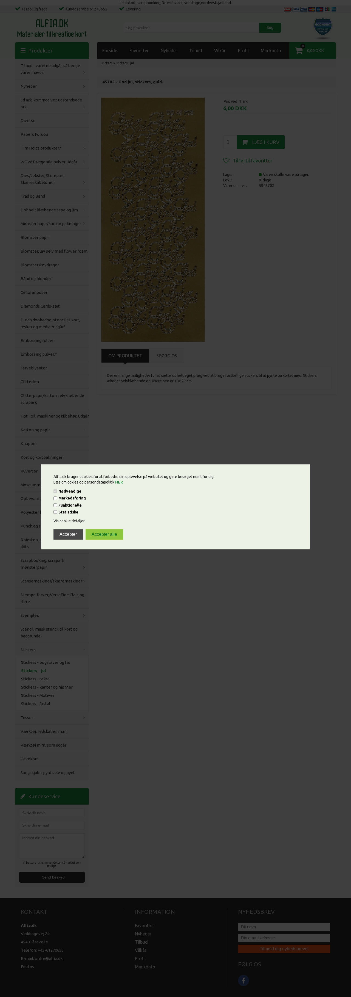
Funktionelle (70, 505)
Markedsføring (72, 498)
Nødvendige (69, 491)
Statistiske (68, 512)
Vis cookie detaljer (69, 521)
